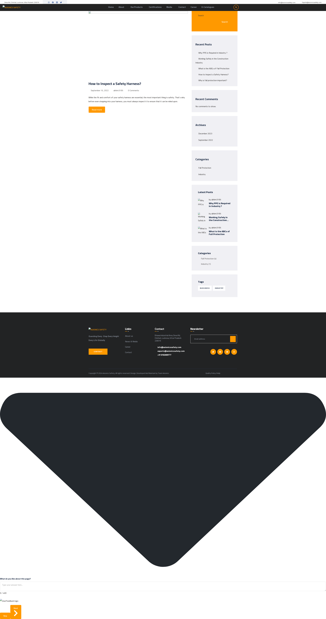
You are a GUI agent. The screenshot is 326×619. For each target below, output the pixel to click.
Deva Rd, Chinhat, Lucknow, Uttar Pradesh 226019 (21, 2)
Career (194, 7)
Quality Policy (211, 373)
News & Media (131, 341)
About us (129, 336)
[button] (236, 7)
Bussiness (205, 288)
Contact (182, 7)
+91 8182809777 (164, 355)
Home (111, 7)
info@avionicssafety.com (286, 3)
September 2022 (205, 140)
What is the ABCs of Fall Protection (213, 68)
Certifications (155, 7)
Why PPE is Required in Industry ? (212, 53)
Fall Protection (204, 168)
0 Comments (133, 90)
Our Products (137, 7)
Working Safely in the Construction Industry (218, 220)
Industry (202, 174)
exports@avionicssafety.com (171, 351)
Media (169, 7)
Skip (5, 616)
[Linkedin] (57, 2)
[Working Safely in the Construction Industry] (202, 217)
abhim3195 (118, 90)
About (121, 7)
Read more (97, 110)
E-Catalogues (208, 7)
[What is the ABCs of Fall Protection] (202, 231)
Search (201, 15)
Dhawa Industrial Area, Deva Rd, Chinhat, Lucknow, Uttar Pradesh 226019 (168, 338)
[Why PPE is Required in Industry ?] (202, 203)
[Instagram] (49, 2)
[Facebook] (53, 2)
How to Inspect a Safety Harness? (213, 74)
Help (218, 373)
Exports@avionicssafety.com (312, 2)
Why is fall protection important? (212, 80)
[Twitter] (61, 2)
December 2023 (205, 133)
